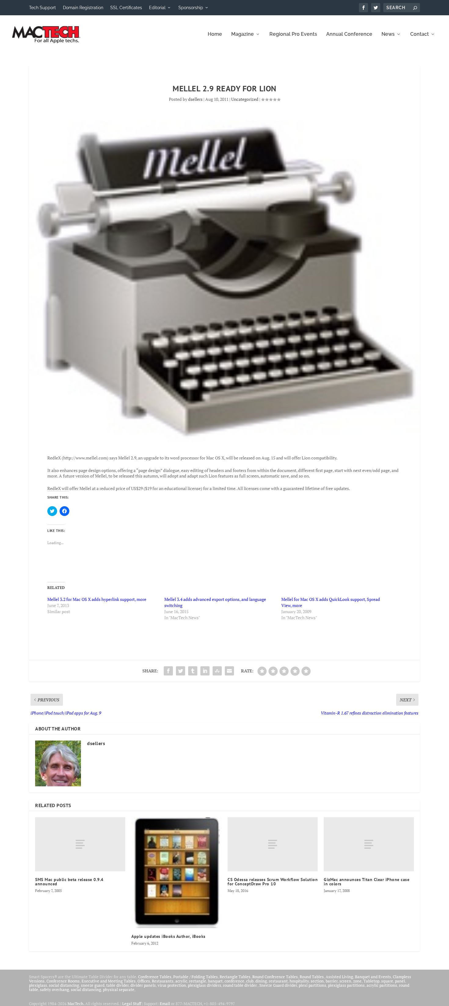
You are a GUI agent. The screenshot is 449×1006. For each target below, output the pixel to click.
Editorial (157, 7)
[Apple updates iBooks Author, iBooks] (176, 872)
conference (234, 981)
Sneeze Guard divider (278, 985)
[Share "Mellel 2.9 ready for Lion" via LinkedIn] (205, 671)
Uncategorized (244, 99)
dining (261, 981)
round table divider (240, 985)
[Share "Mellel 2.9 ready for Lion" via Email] (229, 671)
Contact (419, 34)
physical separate (118, 989)
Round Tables (312, 976)
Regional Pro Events (293, 34)
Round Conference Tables (275, 976)
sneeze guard (92, 985)
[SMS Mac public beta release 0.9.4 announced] (80, 844)
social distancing (64, 985)
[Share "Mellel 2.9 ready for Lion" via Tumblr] (193, 671)
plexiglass (38, 985)
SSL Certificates (126, 7)
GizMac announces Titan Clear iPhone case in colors (366, 882)
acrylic (181, 981)
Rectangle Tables (235, 976)
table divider (117, 985)
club (250, 981)
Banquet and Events (373, 976)
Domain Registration (83, 7)
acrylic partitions (382, 985)
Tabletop (371, 981)
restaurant (278, 981)
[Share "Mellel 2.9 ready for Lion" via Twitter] (180, 671)
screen (345, 981)
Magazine (242, 34)
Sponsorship (190, 7)
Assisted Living (339, 976)
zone (357, 981)
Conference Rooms (63, 981)
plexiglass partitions (346, 985)
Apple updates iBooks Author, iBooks (168, 936)
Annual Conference (349, 34)
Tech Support (42, 7)
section (317, 981)
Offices (143, 981)
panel (400, 981)
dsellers (195, 99)
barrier (332, 981)
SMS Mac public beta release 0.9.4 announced (69, 882)
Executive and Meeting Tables (109, 981)
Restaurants (162, 981)
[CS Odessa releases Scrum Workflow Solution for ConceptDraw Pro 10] (273, 844)
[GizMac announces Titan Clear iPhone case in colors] (369, 844)
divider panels (143, 985)
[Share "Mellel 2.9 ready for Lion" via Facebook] (168, 671)
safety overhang (54, 989)
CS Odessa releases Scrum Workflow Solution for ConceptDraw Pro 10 (273, 882)
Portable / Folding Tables (195, 976)
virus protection (172, 985)
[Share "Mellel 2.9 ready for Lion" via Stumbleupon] (217, 671)
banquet (215, 981)
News (388, 34)
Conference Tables (154, 976)
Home (215, 34)
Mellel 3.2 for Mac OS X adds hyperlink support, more (96, 599)
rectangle (197, 981)
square (387, 981)
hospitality (299, 981)
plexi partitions (312, 985)
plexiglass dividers (204, 985)
